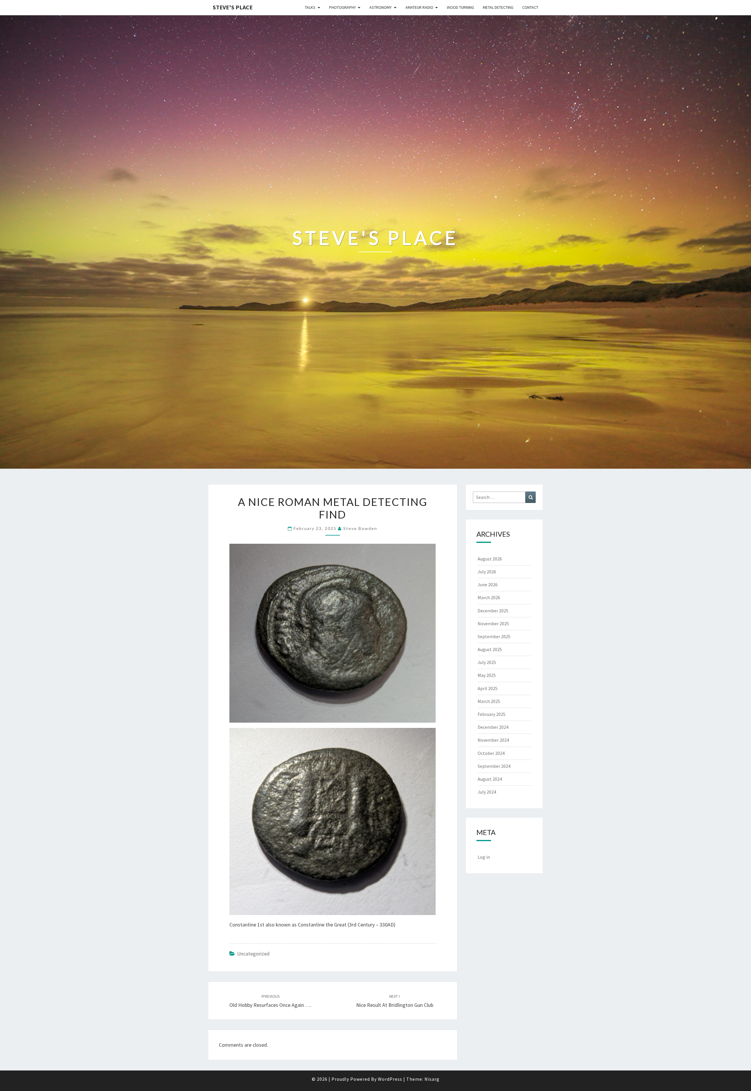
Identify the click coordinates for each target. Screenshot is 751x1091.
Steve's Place (233, 7)
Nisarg (431, 1079)
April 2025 (488, 688)
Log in (484, 857)
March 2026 (489, 597)
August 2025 (490, 649)
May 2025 (487, 675)
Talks (310, 7)
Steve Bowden (360, 528)
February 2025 (491, 714)
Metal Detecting (498, 7)
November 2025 (493, 623)
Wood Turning (460, 7)
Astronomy (380, 7)
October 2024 (491, 753)
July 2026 (487, 572)
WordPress (390, 1079)
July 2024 (487, 792)
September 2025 (494, 636)
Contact (530, 7)
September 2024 (494, 766)
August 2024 (490, 779)
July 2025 (487, 662)
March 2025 (489, 701)
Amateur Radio (419, 7)
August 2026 (490, 559)
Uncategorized (253, 953)
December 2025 (493, 611)
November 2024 (493, 740)
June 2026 (488, 584)
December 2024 (493, 727)
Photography (342, 7)
